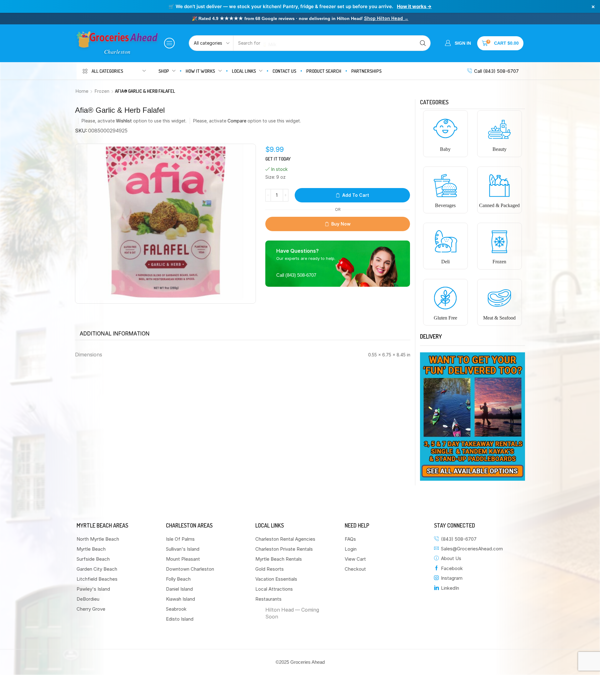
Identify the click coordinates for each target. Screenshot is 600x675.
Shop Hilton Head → (386, 18)
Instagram (451, 578)
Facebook (452, 568)
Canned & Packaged (499, 205)
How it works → (414, 6)
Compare (237, 120)
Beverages (445, 205)
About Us (451, 558)
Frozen (101, 91)
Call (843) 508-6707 (496, 71)
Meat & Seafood (499, 317)
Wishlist (124, 120)
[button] (169, 43)
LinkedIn (450, 588)
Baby (445, 149)
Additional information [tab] (115, 333)
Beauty (499, 149)
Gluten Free (445, 317)
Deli (445, 261)
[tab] (114, 333)
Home (81, 91)
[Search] (422, 43)
